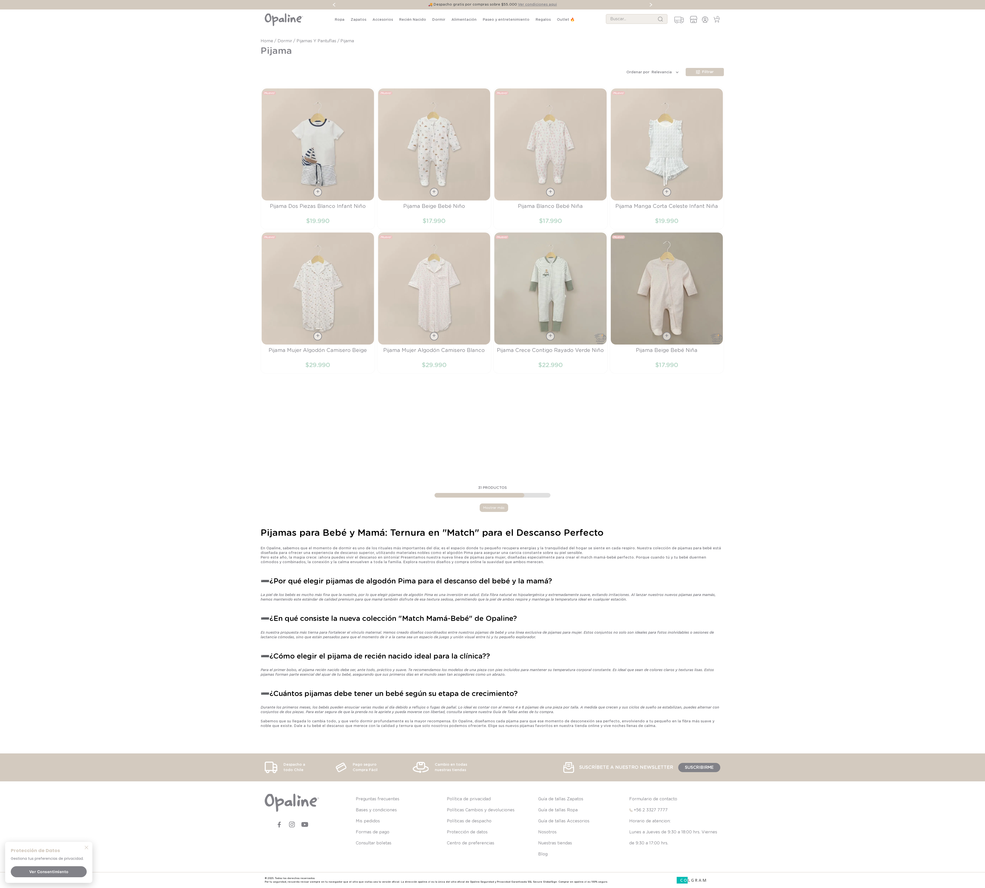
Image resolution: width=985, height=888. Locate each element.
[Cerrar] (86, 847)
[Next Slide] (651, 4)
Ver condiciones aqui (537, 4)
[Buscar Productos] (660, 19)
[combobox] (636, 19)
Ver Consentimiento (48, 871)
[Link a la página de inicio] (267, 41)
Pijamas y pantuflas (316, 41)
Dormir (285, 41)
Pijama (347, 41)
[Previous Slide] (334, 4)
